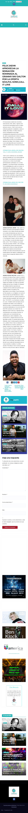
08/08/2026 (7, 728)
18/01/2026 (7, 773)
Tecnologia (6, 752)
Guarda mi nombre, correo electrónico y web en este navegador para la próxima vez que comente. (13, 521)
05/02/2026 (7, 758)
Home (2, 810)
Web (3, 510)
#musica (18, 90)
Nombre (4, 494)
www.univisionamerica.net (14, 653)
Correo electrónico (7, 502)
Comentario (5, 467)
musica (5, 415)
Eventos (5, 767)
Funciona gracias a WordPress (10, 805)
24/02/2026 (7, 743)
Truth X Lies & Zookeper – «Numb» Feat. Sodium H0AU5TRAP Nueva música (8, 388)
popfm (10, 88)
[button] (13, 25)
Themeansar (13, 806)
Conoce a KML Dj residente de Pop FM (13, 432)
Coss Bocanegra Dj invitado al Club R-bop (13, 446)
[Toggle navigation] (26, 25)
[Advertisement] (14, 42)
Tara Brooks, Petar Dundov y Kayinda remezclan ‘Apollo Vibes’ (18, 387)
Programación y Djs (8, 810)
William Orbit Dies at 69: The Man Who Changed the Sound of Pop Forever (14, 418)
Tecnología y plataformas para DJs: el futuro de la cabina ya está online (13, 756)
